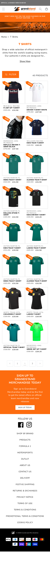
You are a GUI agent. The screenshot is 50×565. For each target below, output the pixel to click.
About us (25, 465)
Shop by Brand (25, 433)
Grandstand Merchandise (29, 533)
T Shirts (14, 36)
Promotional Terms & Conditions (25, 516)
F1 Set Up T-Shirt (11, 108)
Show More (25, 61)
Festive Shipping (25, 484)
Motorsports (25, 452)
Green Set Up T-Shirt (37, 349)
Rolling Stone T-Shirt (11, 214)
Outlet (25, 459)
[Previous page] (10, 363)
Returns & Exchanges (25, 490)
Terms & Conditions (25, 509)
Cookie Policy (25, 522)
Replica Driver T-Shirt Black (11, 146)
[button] (3, 9)
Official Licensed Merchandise (13, 3)
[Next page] (40, 363)
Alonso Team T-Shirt (37, 180)
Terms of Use (25, 503)
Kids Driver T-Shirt (36, 215)
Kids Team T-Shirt (35, 143)
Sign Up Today (25, 407)
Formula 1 (25, 446)
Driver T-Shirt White (37, 110)
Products (25, 440)
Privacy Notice (25, 497)
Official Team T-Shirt (14, 347)
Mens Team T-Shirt (12, 180)
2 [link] (24, 363)
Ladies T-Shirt (34, 314)
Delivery (25, 478)
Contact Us (25, 471)
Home (4, 36)
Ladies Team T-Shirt (36, 248)
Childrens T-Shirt (12, 314)
